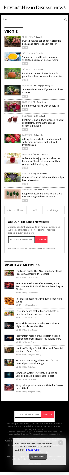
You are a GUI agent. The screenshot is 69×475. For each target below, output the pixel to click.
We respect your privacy (44, 432)
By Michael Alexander (42, 190)
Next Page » (53, 210)
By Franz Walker (40, 174)
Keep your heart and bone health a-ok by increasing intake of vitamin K (42, 195)
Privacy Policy (33, 450)
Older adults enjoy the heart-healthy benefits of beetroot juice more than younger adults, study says (41, 161)
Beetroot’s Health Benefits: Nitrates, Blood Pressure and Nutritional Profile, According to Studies (39, 286)
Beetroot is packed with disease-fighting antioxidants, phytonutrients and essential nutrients (43, 123)
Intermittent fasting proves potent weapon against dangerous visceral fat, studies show (38, 337)
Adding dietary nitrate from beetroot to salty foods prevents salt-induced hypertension (42, 142)
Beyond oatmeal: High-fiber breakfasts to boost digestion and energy (37, 362)
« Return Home (15, 210)
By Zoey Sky (38, 37)
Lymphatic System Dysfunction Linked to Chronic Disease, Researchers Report (36, 374)
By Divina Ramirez (41, 154)
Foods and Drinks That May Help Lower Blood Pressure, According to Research (39, 272)
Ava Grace (31, 318)
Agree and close (37, 456)
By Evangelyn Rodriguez (43, 86)
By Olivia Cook (40, 102)
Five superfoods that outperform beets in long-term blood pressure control (37, 312)
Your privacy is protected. (18, 248)
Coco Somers (33, 278)
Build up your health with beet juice (40, 105)
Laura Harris (32, 305)
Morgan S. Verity (34, 355)
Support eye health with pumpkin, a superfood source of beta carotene (40, 58)
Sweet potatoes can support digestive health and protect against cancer (41, 42)
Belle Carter (32, 367)
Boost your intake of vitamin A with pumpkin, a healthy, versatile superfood (42, 75)
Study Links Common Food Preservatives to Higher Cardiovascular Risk (38, 325)
